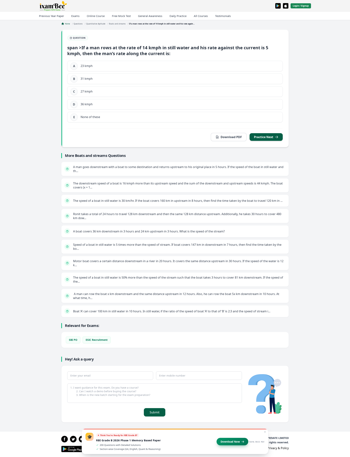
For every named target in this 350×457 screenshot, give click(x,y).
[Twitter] (73, 439)
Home (67, 23)
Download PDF (231, 137)
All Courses (201, 16)
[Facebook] (64, 439)
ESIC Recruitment (97, 340)
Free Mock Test (121, 16)
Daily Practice (178, 16)
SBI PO (73, 340)
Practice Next (263, 137)
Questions (78, 24)
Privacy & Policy (278, 448)
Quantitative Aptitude (95, 24)
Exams (75, 16)
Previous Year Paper (51, 16)
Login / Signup (301, 5)
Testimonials (223, 16)
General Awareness (150, 16)
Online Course (96, 16)
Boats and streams (117, 24)
